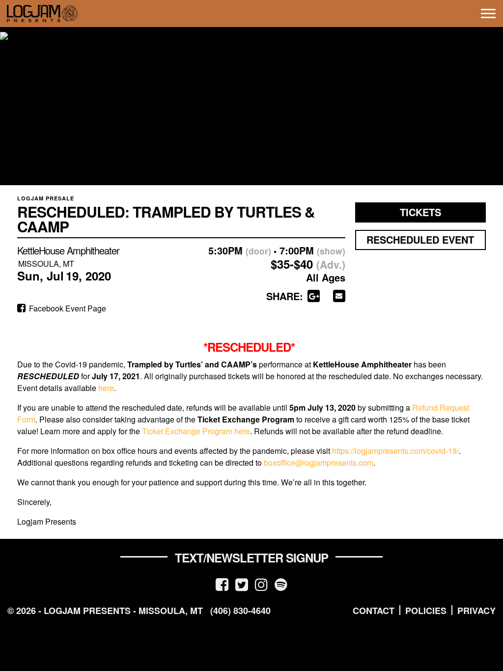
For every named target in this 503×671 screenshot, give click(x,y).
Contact (373, 610)
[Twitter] (242, 583)
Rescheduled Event (420, 239)
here (106, 387)
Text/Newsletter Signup (251, 557)
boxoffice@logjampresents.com (318, 462)
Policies (426, 610)
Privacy (476, 610)
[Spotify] (281, 583)
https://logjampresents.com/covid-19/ (395, 450)
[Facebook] (222, 583)
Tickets (420, 212)
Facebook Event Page (66, 308)
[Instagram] (261, 583)
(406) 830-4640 (240, 610)
